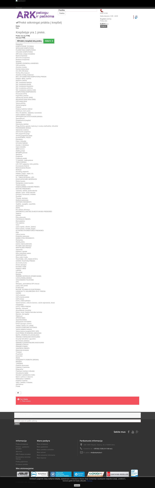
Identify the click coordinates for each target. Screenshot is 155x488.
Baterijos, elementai (22, 308)
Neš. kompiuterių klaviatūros (24, 86)
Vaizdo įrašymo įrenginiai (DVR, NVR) (27, 331)
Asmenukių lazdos (21, 263)
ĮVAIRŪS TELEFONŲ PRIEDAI (25, 261)
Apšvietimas (19, 384)
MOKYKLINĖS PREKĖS (23, 247)
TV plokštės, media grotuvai (24, 160)
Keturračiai (19, 356)
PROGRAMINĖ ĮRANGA (23, 128)
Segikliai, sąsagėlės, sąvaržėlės (26, 204)
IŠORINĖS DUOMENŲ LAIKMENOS (27, 63)
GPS (17, 282)
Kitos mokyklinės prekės (23, 253)
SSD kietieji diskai (21, 101)
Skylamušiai (19, 206)
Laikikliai (18, 270)
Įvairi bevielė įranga (22, 175)
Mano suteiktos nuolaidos (45, 449)
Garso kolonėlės (21, 147)
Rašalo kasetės (20, 181)
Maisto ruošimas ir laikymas (24, 377)
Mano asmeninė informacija (46, 455)
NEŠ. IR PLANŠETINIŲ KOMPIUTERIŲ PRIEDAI (31, 76)
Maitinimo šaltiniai (21, 80)
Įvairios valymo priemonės (24, 244)
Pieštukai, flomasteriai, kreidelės (26, 194)
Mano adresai (41, 452)
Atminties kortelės (21, 67)
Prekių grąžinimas (22, 461)
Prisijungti (19, 8)
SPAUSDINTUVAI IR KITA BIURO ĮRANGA (29, 116)
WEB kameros (20, 149)
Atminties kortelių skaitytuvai (25, 75)
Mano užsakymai (42, 444)
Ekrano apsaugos (21, 265)
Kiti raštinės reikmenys (23, 209)
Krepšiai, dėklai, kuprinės (23, 78)
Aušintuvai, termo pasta (23, 111)
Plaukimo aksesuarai (22, 365)
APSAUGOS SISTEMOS (23, 322)
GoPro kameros (20, 295)
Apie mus (19, 451)
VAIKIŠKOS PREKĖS (22, 348)
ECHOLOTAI (20, 287)
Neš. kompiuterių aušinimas (24, 88)
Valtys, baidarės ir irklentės (24, 382)
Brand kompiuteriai (21, 56)
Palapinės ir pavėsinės (23, 367)
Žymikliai (18, 196)
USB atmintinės (20, 65)
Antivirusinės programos (23, 132)
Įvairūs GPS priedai (22, 285)
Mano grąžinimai (42, 447)
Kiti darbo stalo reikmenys (24, 246)
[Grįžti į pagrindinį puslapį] (18, 393)
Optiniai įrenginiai (21, 105)
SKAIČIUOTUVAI (21, 255)
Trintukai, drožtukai (22, 198)
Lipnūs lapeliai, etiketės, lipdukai (26, 227)
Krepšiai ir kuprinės (22, 380)
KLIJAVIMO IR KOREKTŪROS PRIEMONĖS (30, 230)
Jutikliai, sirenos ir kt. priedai (24, 325)
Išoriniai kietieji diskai (22, 69)
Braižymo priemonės (22, 200)
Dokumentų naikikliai (22, 124)
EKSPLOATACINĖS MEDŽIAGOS (26, 179)
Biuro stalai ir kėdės (22, 257)
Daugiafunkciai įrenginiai (23, 120)
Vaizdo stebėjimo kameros (24, 329)
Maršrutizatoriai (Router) (23, 168)
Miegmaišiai (19, 369)
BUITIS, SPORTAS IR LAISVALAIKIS (27, 335)
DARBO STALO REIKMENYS (25, 238)
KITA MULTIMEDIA (22, 143)
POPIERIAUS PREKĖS (23, 219)
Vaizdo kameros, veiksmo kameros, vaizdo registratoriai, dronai (35, 303)
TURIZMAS (19, 363)
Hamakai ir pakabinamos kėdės (25, 375)
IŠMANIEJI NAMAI (22, 346)
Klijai (17, 232)
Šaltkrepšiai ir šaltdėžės (23, 379)
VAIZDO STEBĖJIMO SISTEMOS (26, 327)
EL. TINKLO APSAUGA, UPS (25, 177)
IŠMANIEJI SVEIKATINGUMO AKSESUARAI (30, 342)
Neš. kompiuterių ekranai (23, 84)
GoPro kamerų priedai (22, 297)
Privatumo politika (22, 464)
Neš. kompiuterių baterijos (24, 82)
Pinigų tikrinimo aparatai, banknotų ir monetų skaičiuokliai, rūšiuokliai (37, 126)
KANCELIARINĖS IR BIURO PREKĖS (28, 187)
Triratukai (19, 352)
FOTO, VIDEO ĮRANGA (23, 301)
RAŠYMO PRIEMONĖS (23, 189)
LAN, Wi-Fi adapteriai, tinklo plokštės (27, 164)
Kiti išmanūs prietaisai (22, 341)
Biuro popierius (20, 221)
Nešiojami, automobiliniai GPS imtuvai (27, 284)
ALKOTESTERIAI (21, 320)
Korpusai (18, 107)
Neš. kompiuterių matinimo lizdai (26, 90)
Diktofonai (19, 154)
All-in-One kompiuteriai (23, 57)
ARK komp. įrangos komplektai (25, 54)
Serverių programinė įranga (24, 135)
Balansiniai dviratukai (22, 350)
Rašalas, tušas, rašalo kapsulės (25, 192)
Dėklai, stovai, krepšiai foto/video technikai (29, 312)
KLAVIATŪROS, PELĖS (23, 137)
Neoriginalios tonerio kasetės (24, 183)
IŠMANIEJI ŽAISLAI (22, 344)
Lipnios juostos (20, 234)
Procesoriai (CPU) (21, 94)
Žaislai (18, 358)
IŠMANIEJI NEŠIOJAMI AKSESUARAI (28, 337)
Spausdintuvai (20, 118)
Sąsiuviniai (19, 249)
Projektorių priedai (21, 158)
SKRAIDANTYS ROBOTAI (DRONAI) (27, 360)
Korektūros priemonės (22, 236)
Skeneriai (19, 122)
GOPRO (18, 293)
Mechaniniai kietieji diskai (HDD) (26, 99)
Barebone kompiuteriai (22, 59)
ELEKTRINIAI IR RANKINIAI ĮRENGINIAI (28, 333)
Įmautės (18, 215)
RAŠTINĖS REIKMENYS (23, 202)
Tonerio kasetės (21, 185)
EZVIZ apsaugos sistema (23, 323)
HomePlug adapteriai (22, 171)
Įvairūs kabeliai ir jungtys (23, 114)
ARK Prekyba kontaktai (23, 454)
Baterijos (18, 274)
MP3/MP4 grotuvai (21, 152)
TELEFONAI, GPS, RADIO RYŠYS (27, 259)
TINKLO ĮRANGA (21, 162)
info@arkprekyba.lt (96, 452)
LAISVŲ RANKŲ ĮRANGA (24, 278)
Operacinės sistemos (22, 130)
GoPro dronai (20, 299)
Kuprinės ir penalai (21, 251)
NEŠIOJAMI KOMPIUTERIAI (25, 48)
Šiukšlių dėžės (20, 242)
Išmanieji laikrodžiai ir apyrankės (26, 339)
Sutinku (77, 485)
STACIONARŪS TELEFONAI (25, 280)
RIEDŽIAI (19, 361)
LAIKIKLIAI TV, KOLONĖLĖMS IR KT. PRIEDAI (31, 291)
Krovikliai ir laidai (21, 266)
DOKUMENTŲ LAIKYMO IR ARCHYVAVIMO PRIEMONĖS (34, 211)
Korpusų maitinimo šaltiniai (24, 109)
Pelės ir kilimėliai (21, 141)
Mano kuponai (41, 458)
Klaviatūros (19, 139)
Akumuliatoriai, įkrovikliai (23, 310)
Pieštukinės (19, 240)
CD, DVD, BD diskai (22, 71)
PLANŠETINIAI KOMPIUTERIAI (26, 50)
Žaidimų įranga (20, 151)
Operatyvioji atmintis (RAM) (24, 97)
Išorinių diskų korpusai (23, 73)
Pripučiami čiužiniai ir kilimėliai (25, 371)
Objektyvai (19, 316)
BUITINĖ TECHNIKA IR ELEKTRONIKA (28, 289)
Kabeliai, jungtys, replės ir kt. (25, 173)
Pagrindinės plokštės (22, 95)
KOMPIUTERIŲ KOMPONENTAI (26, 92)
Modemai (18, 170)
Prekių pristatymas (22, 444)
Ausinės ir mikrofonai (22, 145)
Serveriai (18, 61)
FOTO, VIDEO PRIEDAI (23, 306)
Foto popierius (20, 223)
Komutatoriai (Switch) (22, 166)
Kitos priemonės (21, 217)
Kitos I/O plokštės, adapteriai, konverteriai (29, 113)
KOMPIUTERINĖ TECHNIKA (25, 46)
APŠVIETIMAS (20, 318)
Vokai (17, 225)
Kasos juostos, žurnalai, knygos (25, 228)
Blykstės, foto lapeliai (22, 314)
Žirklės (18, 208)
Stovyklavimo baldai (22, 373)
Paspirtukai (19, 354)
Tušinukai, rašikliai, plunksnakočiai (26, 190)
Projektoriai (19, 156)
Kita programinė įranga (23, 133)
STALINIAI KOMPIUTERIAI (24, 52)
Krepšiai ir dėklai (21, 268)
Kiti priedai (19, 272)
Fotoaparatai (19, 304)
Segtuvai (18, 213)
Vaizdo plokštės (21, 103)
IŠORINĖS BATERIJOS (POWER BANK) (28, 276)
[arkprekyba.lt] (77, 3)
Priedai (18, 386)
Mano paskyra (43, 440)
